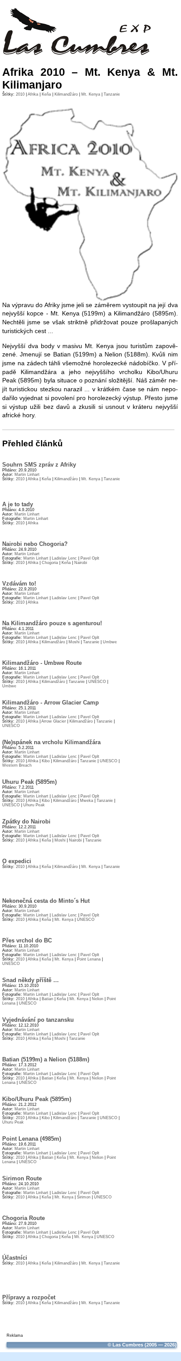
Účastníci (14, 1257)
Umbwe (110, 642)
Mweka (86, 800)
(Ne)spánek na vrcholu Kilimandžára (51, 742)
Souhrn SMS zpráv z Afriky (39, 464)
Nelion (97, 999)
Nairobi (80, 562)
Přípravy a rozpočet (28, 1297)
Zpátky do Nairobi (26, 821)
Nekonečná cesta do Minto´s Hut (46, 900)
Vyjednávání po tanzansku (38, 1019)
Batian (47, 999)
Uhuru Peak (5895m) (29, 782)
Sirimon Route (22, 1178)
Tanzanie (112, 94)
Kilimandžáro (66, 94)
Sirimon (83, 1197)
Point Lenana (89, 959)
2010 (20, 94)
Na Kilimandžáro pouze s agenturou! (52, 623)
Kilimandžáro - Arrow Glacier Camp (50, 702)
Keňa (46, 94)
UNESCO (97, 681)
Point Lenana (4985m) (31, 1138)
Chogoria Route (23, 1218)
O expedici (16, 861)
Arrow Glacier (53, 721)
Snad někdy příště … (30, 980)
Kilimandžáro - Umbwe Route (42, 663)
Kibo (46, 761)
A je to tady (17, 504)
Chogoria (50, 562)
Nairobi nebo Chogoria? (35, 544)
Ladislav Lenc (64, 558)
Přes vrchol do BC (27, 940)
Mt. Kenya (90, 94)
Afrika (33, 94)
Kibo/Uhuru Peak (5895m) (36, 1099)
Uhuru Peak (34, 805)
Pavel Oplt (89, 558)
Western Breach (17, 765)
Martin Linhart (27, 474)
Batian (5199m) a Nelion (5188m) (45, 1059)
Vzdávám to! (19, 583)
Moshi (74, 642)
